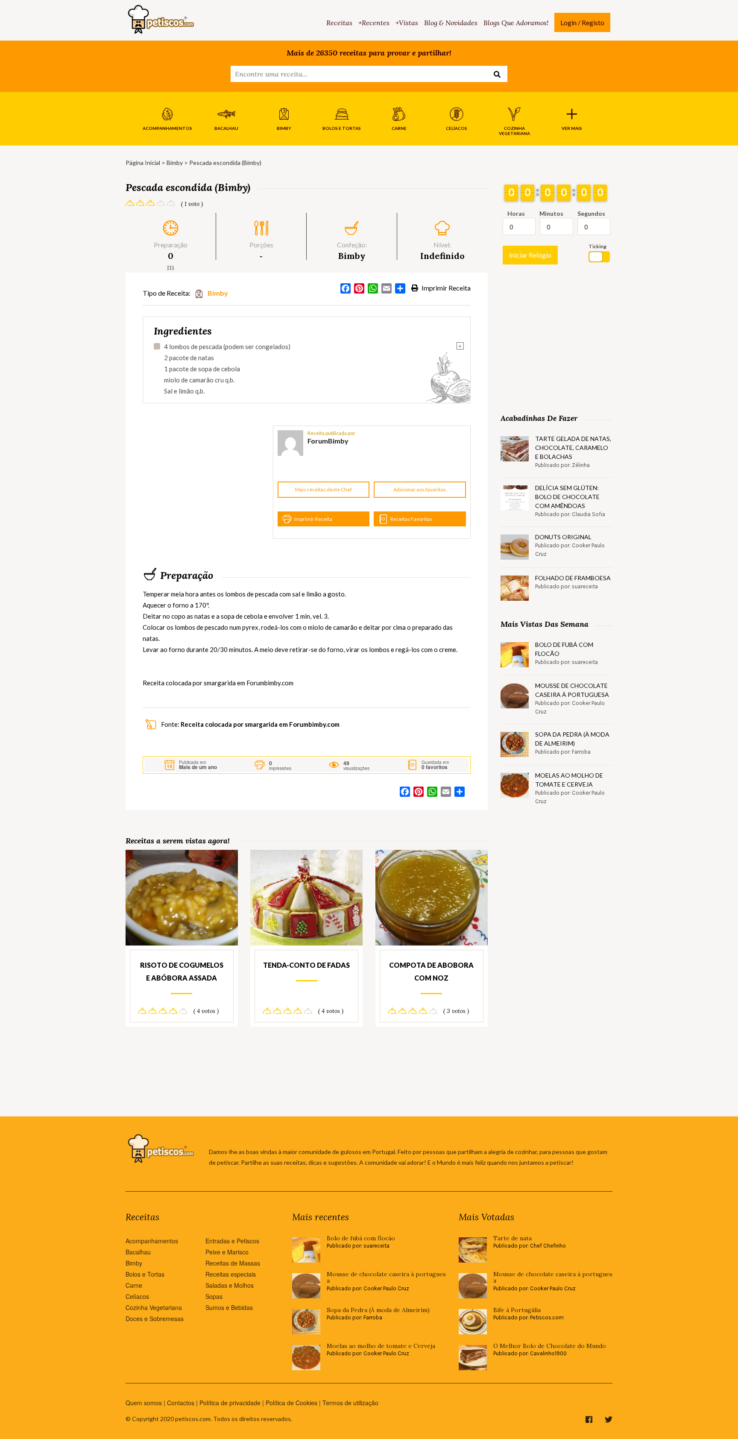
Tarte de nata (512, 1238)
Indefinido (442, 255)
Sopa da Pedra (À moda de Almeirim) (572, 739)
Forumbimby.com (269, 683)
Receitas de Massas (232, 1263)
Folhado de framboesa (573, 577)
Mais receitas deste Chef (323, 489)
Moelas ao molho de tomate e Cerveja (569, 780)
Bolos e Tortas (145, 1274)
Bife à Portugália (517, 1310)
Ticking (597, 246)
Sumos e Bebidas (229, 1307)
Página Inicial (143, 162)
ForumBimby (328, 441)
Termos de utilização (350, 1402)
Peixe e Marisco (227, 1252)
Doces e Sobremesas (155, 1318)
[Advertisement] (207, 482)
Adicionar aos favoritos (419, 489)
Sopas (214, 1296)
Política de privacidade (230, 1402)
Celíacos (137, 1296)
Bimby (175, 162)
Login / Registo (582, 22)
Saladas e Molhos (229, 1285)
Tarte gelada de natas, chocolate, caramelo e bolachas (573, 447)
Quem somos (144, 1402)
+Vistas (406, 22)
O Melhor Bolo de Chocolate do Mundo (549, 1346)
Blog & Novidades (450, 22)
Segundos (591, 213)
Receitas (339, 22)
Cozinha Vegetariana (154, 1307)
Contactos (180, 1402)
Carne (134, 1285)
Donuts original (563, 536)
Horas (516, 213)
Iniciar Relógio (530, 255)
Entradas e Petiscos (232, 1240)
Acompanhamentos (152, 1240)
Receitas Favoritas (411, 519)
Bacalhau (138, 1252)
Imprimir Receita (445, 288)
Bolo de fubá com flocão (564, 649)
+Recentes (374, 22)
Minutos (551, 213)
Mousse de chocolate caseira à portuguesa (572, 690)
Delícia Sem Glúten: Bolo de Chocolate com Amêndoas (567, 496)
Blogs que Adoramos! (515, 22)
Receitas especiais (230, 1274)
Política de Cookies (291, 1402)
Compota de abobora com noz (431, 971)
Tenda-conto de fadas (306, 965)
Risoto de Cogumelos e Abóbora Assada (181, 971)
